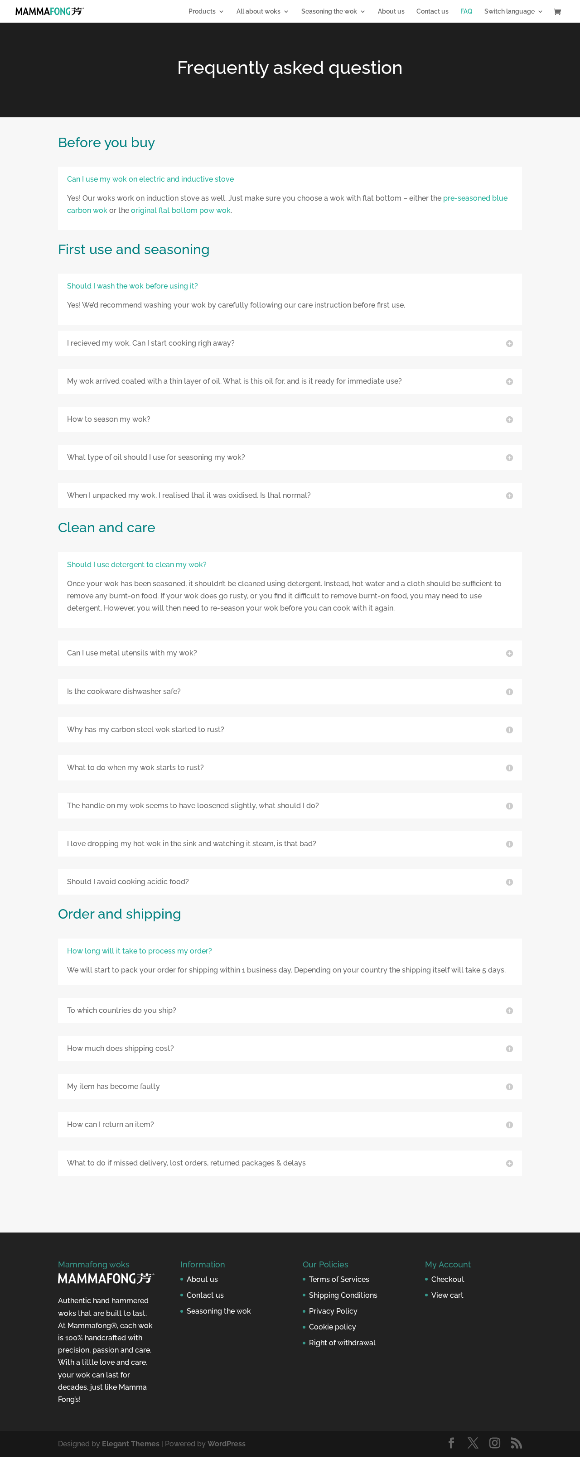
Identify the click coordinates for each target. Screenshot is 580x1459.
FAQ (466, 11)
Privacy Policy (333, 1311)
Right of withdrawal (342, 1343)
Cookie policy (332, 1327)
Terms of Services (339, 1279)
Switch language (509, 11)
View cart (447, 1295)
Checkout (447, 1279)
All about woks (258, 11)
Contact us (432, 11)
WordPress (227, 1444)
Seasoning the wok (329, 11)
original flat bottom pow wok (181, 210)
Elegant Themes (131, 1444)
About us (391, 11)
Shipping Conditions (343, 1295)
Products (202, 11)
